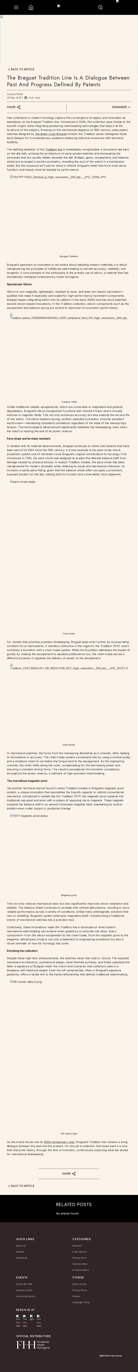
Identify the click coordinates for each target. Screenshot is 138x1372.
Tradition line (53, 149)
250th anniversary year (59, 1142)
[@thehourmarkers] (32, 1318)
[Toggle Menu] (16, 7)
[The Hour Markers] (18, 1321)
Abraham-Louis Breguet (51, 134)
